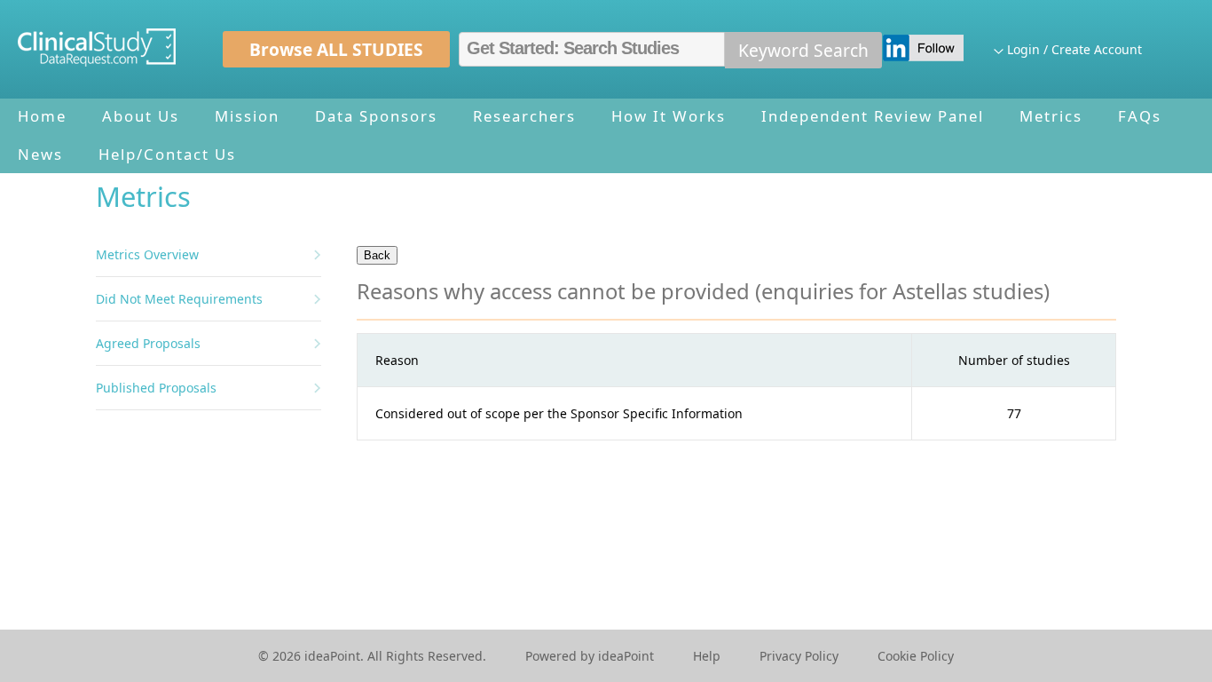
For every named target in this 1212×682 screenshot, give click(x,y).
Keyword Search (803, 50)
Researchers (524, 116)
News (40, 154)
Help (706, 655)
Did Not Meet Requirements (179, 298)
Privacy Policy (798, 655)
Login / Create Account (1074, 49)
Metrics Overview (147, 254)
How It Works (668, 116)
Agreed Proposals (148, 343)
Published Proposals (156, 387)
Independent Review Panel (872, 116)
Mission (247, 116)
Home (42, 116)
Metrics (1050, 116)
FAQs (1139, 116)
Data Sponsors (376, 116)
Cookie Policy (916, 655)
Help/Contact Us (167, 154)
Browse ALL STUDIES (336, 49)
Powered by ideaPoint (589, 655)
